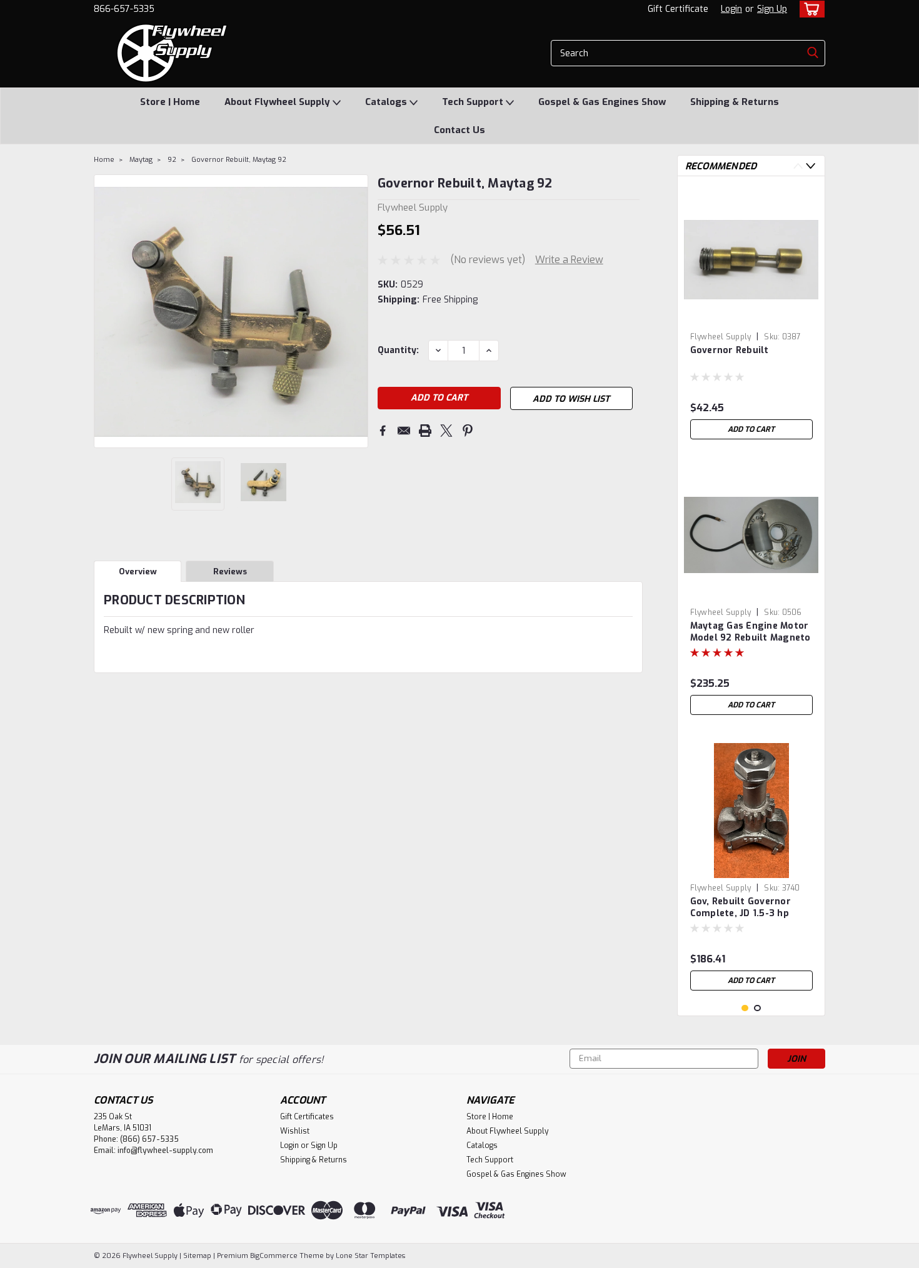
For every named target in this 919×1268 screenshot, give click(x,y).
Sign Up (772, 9)
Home (104, 159)
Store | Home (170, 102)
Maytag (141, 159)
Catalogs (387, 102)
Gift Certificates (307, 1117)
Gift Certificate (678, 9)
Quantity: (398, 350)
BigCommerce (274, 1256)
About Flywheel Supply (278, 102)
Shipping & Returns (734, 102)
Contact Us (459, 130)
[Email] (404, 430)
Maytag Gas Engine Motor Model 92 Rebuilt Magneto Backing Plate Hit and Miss (751, 632)
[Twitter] (446, 430)
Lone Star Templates (370, 1256)
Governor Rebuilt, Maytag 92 (238, 159)
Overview (138, 571)
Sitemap (197, 1256)
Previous (105, 311)
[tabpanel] (751, 315)
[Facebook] (382, 430)
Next (357, 311)
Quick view (751, 317)
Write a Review (569, 259)
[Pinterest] (467, 430)
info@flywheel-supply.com (165, 1151)
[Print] (425, 430)
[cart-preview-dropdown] (809, 9)
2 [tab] (757, 1008)
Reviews (230, 571)
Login (731, 9)
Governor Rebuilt (729, 350)
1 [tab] (744, 1008)
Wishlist (294, 1131)
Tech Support (474, 102)
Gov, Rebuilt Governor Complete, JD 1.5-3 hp (740, 907)
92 (172, 159)
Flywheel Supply (720, 337)
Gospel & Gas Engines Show (602, 102)
